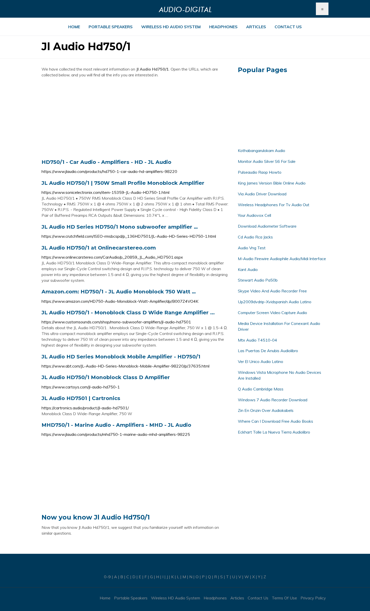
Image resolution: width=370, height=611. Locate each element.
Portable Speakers (111, 26)
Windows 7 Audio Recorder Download (272, 399)
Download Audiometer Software (267, 226)
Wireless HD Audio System (171, 26)
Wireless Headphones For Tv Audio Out (273, 204)
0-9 (107, 576)
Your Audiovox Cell (254, 215)
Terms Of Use (284, 597)
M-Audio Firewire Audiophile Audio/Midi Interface (282, 258)
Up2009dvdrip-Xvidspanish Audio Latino (274, 301)
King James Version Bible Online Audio (272, 183)
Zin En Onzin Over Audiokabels (265, 410)
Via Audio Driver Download (262, 193)
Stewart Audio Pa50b (258, 280)
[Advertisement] (136, 118)
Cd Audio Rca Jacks (255, 236)
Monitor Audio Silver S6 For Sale (266, 161)
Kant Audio (248, 269)
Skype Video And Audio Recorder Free (272, 290)
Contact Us (288, 26)
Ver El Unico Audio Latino (260, 361)
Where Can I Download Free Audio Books (275, 421)
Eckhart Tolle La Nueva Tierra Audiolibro (274, 432)
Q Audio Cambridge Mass (260, 388)
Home (74, 26)
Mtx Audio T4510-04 (257, 340)
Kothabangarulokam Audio (261, 150)
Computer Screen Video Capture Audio (272, 312)
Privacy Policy (313, 597)
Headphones (223, 26)
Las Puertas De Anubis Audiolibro (268, 350)
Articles (256, 26)
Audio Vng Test (252, 247)
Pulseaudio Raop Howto (259, 172)
